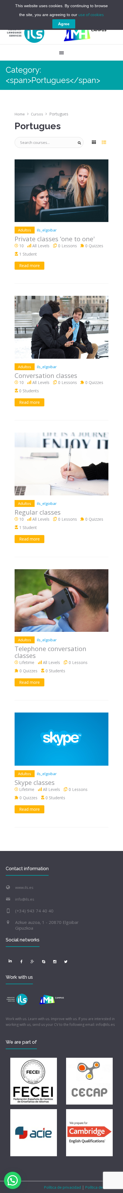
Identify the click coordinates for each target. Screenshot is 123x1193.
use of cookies (91, 14)
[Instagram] (54, 962)
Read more (29, 265)
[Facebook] (21, 962)
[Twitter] (65, 962)
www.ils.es (24, 887)
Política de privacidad (63, 1187)
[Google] (32, 962)
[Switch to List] (103, 142)
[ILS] (57, 32)
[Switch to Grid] (93, 142)
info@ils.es (24, 899)
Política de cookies (100, 1187)
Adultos (24, 230)
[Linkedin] (10, 960)
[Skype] (43, 962)
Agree (64, 24)
